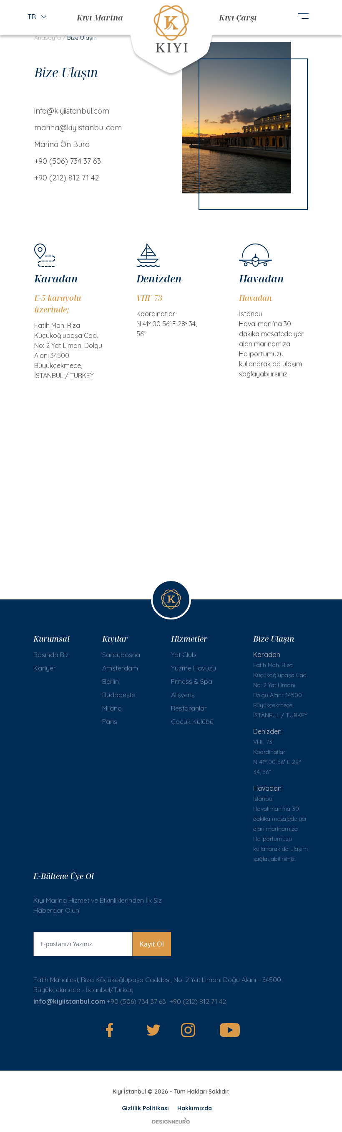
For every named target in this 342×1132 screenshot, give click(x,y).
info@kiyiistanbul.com (71, 111)
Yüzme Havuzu (193, 668)
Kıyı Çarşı (237, 17)
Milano (112, 708)
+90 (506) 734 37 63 (67, 161)
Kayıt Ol (152, 944)
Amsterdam (120, 668)
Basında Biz (51, 654)
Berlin (110, 681)
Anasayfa (47, 37)
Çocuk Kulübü (192, 721)
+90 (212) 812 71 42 (66, 178)
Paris (109, 721)
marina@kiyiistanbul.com (78, 127)
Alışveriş (182, 694)
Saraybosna (121, 654)
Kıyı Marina (100, 17)
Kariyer (44, 668)
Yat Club (183, 654)
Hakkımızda (194, 1108)
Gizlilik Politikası (145, 1108)
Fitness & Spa (191, 681)
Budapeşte (118, 694)
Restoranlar (189, 708)
